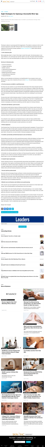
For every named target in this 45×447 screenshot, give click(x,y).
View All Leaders (22, 226)
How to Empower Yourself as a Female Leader (11, 236)
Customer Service (27, 392)
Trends (2, 246)
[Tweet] (10, 209)
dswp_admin (11, 16)
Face (2, 263)
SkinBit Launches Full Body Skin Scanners (10, 372)
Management (3, 234)
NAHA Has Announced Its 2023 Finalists (9, 241)
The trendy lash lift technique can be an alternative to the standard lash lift (33, 332)
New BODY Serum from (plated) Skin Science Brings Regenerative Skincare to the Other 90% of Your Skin (19, 277)
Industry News (3, 257)
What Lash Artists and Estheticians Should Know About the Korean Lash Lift (17, 247)
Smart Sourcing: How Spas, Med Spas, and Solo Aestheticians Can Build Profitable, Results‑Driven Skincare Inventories (32, 396)
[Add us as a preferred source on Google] (13, 209)
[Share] (5, 209)
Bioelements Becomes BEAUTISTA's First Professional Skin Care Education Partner (33, 373)
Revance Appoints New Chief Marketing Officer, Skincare (13, 259)
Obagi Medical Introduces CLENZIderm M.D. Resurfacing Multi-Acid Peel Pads (17, 270)
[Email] (2, 209)
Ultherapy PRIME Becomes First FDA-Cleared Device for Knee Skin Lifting (16, 253)
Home (2, 11)
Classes (25, 369)
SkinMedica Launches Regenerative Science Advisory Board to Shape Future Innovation (11, 352)
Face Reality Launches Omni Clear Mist (32, 351)
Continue (28, 441)
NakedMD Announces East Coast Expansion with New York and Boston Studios (33, 418)
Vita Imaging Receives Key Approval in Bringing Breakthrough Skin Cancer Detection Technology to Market (11, 396)
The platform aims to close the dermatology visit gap (8, 376)
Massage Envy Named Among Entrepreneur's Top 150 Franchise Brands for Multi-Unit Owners (32, 303)
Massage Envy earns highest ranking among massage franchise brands (32, 308)
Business (6, 11)
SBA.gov (27, 79)
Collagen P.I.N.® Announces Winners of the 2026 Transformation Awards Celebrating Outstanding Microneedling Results (11, 418)
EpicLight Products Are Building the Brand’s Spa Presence (13, 264)
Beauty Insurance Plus (26, 48)
